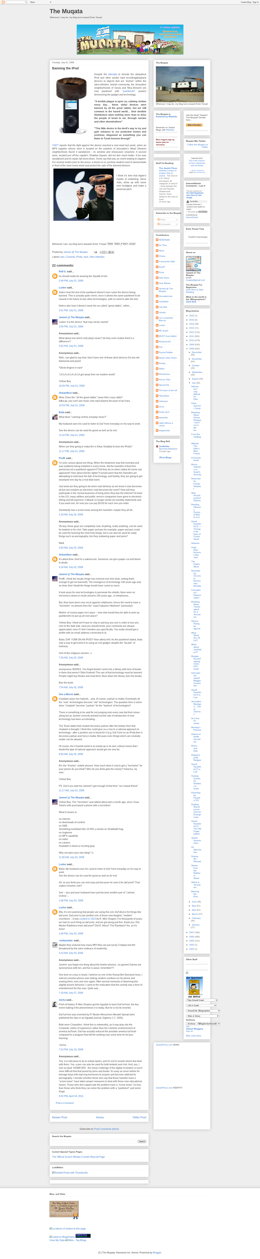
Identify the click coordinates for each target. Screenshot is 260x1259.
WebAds (170, 130)
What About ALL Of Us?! (195, 637)
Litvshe (162, 312)
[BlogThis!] (104, 252)
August (195, 379)
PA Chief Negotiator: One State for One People (195, 195)
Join (188, 1031)
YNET (55, 145)
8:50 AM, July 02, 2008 (71, 754)
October (196, 365)
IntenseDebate (192, 217)
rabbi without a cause (166, 424)
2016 (192, 315)
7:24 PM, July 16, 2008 (71, 1049)
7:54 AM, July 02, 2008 (71, 687)
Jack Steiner (165, 283)
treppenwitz (164, 430)
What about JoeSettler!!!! (196, 648)
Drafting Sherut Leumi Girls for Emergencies (196, 810)
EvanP (162, 267)
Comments (164, 224)
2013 (192, 328)
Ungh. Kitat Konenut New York (196, 552)
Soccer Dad (164, 379)
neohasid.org (200, 172)
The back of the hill (168, 390)
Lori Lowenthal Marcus (166, 319)
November (197, 359)
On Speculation (196, 849)
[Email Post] (95, 252)
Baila (62, 412)
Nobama (195, 543)
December (197, 352)
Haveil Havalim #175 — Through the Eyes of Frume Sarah (196, 530)
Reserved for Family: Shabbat (196, 483)
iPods (79, 257)
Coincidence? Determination (196, 594)
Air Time (163, 245)
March (195, 914)
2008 (192, 348)
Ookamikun (65, 393)
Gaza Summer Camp (196, 406)
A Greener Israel (196, 459)
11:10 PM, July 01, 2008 (71, 435)
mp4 (86, 257)
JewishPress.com (164, 1045)
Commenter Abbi (167, 261)
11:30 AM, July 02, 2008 (71, 857)
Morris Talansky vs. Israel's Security (196, 469)
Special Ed (164, 385)
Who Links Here (193, 1035)
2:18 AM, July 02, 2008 (71, 514)
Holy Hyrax (164, 278)
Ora (160, 347)
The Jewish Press (168, 168)
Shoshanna (164, 374)
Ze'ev (161, 406)
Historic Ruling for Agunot (195, 625)
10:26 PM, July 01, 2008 (72, 385)
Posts (162, 219)
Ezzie (161, 272)
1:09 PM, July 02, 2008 (71, 933)
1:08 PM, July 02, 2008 (71, 900)
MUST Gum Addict (167, 336)
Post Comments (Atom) (106, 1129)
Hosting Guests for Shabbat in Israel (196, 782)
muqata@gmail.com (195, 280)
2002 (192, 949)
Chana (162, 256)
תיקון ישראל (164, 412)
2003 (192, 945)
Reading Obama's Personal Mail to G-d (196, 510)
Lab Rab (163, 307)
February (196, 918)
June (194, 901)
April (194, 910)
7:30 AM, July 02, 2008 (71, 657)
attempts (112, 74)
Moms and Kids (194, 748)
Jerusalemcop (165, 296)
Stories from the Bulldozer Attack (195, 871)
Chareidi (70, 257)
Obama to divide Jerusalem (196, 738)
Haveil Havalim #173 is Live (196, 768)
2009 (192, 344)
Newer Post (59, 1117)
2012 (192, 332)
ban (62, 257)
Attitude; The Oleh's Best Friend (195, 448)
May (194, 906)
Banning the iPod (195, 894)
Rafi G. (62, 271)
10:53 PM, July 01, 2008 (72, 405)
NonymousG (165, 341)
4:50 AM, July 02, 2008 (71, 547)
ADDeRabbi (164, 240)
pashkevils (129, 91)
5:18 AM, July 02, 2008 (71, 567)
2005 (192, 941)
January (196, 925)
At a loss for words (195, 721)
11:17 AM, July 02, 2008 (71, 790)
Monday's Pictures (196, 728)
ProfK (62, 458)
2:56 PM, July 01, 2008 (71, 326)
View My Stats (57, 1240)
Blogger (157, 1252)
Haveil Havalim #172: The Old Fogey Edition (196, 827)
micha (62, 1000)
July (194, 383)
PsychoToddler (166, 352)
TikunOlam (164, 396)
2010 (192, 340)
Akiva (161, 250)
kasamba (163, 417)
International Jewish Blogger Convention (196, 679)
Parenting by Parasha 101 (195, 796)
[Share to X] (106, 252)
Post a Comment (65, 1103)
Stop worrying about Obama (196, 497)
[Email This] (101, 252)
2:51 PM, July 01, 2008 (71, 310)
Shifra (161, 368)
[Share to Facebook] (109, 252)
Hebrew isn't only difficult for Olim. (195, 392)
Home (100, 1117)
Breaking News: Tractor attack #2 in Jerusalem (195, 609)
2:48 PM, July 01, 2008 (71, 280)
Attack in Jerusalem (195, 885)
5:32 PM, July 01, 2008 (71, 346)
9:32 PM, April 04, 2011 (71, 1096)
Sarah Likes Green (168, 358)
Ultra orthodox (96, 257)
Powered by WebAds (166, 116)
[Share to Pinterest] (112, 252)
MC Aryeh (163, 330)
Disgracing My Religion (196, 757)
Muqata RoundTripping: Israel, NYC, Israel (196, 662)
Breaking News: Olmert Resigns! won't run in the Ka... (196, 421)
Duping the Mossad (196, 859)
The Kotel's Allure (195, 564)
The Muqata (66, 11)
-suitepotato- (66, 940)
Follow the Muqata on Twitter (197, 145)
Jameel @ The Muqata (71, 317)
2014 (192, 324)
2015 (192, 320)
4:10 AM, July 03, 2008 (71, 953)
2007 (192, 932)
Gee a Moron (66, 694)
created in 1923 (87, 918)
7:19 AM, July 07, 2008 (71, 993)
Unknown (163, 401)
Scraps (162, 363)
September (197, 372)
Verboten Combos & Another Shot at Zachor (167, 173)
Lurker (62, 287)
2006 (192, 936)
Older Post (139, 1117)
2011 (191, 336)
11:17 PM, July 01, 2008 (71, 451)
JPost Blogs (165, 457)
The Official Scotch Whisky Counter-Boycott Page (78, 1157)
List (187, 1026)
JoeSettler (164, 301)
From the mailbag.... (196, 437)
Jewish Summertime (196, 840)
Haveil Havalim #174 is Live (196, 694)
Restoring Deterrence (168, 449)
